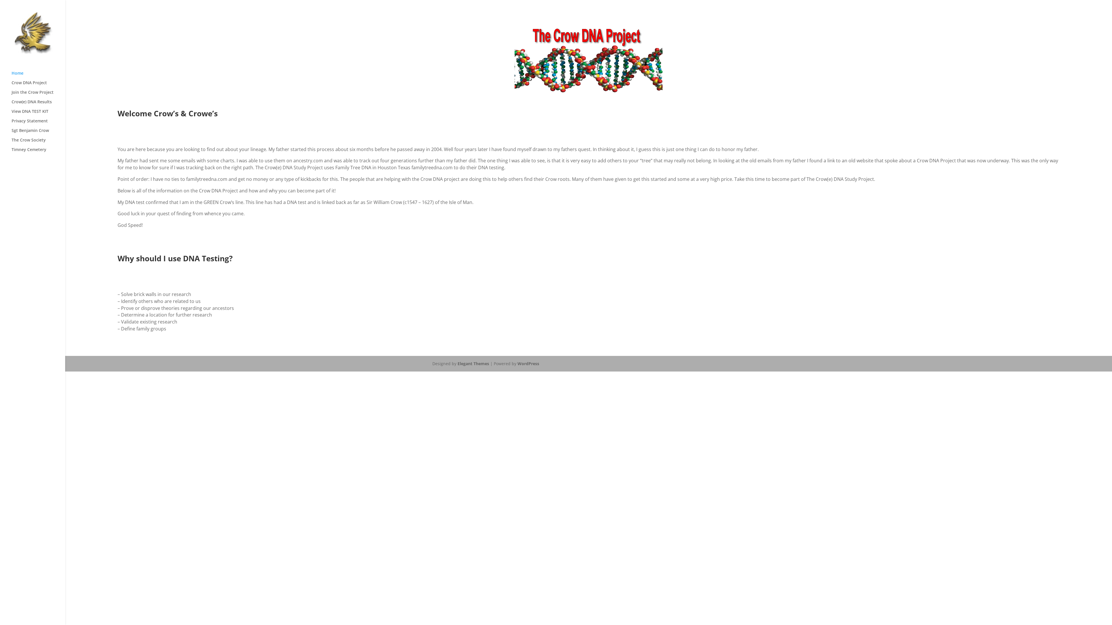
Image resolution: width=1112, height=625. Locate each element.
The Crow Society (29, 140)
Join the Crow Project (33, 92)
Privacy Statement (30, 121)
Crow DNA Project (29, 83)
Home (17, 73)
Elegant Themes (473, 363)
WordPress (528, 363)
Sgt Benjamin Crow (30, 130)
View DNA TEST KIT (30, 111)
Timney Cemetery (29, 150)
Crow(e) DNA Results (32, 102)
